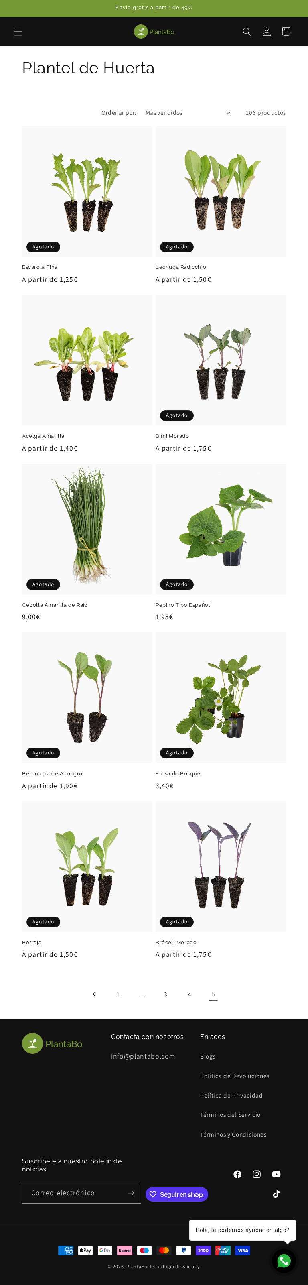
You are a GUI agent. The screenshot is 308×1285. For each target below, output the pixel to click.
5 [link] (214, 993)
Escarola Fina (40, 267)
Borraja (31, 942)
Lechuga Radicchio (181, 267)
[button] (18, 31)
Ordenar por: (118, 112)
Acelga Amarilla (43, 436)
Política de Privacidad (231, 1095)
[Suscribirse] (131, 1193)
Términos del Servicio (230, 1114)
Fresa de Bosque (178, 774)
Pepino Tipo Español (183, 605)
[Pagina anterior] (94, 994)
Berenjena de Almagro (52, 774)
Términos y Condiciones (233, 1134)
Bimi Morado (172, 436)
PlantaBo (137, 1266)
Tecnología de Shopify (174, 1266)
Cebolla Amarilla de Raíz (54, 605)
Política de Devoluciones (235, 1076)
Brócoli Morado (176, 942)
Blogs (207, 1056)
